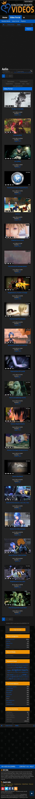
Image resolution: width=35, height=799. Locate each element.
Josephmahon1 (10, 704)
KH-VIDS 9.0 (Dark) (8, 766)
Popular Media (9, 83)
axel (19, 663)
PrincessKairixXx (10, 700)
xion (26, 678)
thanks (26, 676)
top (8, 678)
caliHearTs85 (9, 688)
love (14, 672)
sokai (17, 674)
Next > (11, 76)
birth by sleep (24, 663)
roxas (12, 675)
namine (23, 672)
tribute (14, 678)
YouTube (28, 93)
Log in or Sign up (28, 1)
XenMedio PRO (9, 623)
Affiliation (9, 785)
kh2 (25, 667)
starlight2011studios (14, 676)
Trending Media (24, 81)
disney (13, 665)
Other (7, 647)
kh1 (23, 667)
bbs (20, 663)
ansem (14, 663)
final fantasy (21, 665)
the (27, 676)
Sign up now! (17, 629)
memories (16, 672)
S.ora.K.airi (9, 694)
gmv (12, 667)
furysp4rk (26, 665)
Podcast (31, 784)
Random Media (6, 21)
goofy (14, 667)
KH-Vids (8, 641)
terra (20, 676)
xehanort (24, 678)
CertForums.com (23, 797)
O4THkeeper (9, 690)
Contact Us (24, 766)
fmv (23, 665)
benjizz (8, 696)
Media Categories (12, 636)
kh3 (27, 667)
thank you (23, 676)
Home (4, 17)
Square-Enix (17, 167)
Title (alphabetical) (17, 86)
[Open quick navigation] (32, 24)
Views (27, 83)
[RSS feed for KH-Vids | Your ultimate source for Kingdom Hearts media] (16, 788)
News (2, 784)
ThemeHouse (23, 794)
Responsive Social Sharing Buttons (9, 797)
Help (32, 766)
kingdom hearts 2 (10, 672)
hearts (17, 667)
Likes (23, 83)
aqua (16, 663)
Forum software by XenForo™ (8, 791)
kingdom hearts (20, 669)
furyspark (9, 667)
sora (24, 674)
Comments (17, 83)
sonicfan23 (9, 702)
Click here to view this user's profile (22, 72)
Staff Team (3, 785)
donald (15, 665)
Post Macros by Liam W (21, 791)
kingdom (9, 670)
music (20, 672)
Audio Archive (17, 784)
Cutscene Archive (9, 784)
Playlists (23, 21)
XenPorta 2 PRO (5, 796)
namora (27, 672)
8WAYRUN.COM (25, 623)
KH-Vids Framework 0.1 (7, 793)
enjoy (18, 665)
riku (8, 675)
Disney (8, 645)
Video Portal (15, 17)
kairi (20, 667)
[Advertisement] (17, 49)
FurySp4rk (8, 692)
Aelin (20, 113)
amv (11, 663)
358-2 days (8, 663)
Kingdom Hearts (17, 115)
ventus (18, 678)
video (21, 678)
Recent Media (11, 81)
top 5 (11, 678)
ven (16, 678)
